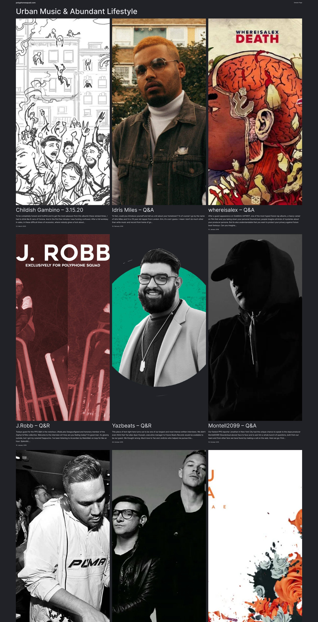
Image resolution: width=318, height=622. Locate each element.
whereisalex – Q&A (231, 210)
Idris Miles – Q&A (133, 210)
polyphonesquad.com (26, 2)
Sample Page (298, 2)
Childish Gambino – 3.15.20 (49, 210)
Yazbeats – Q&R (131, 425)
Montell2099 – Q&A (232, 425)
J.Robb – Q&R (33, 425)
